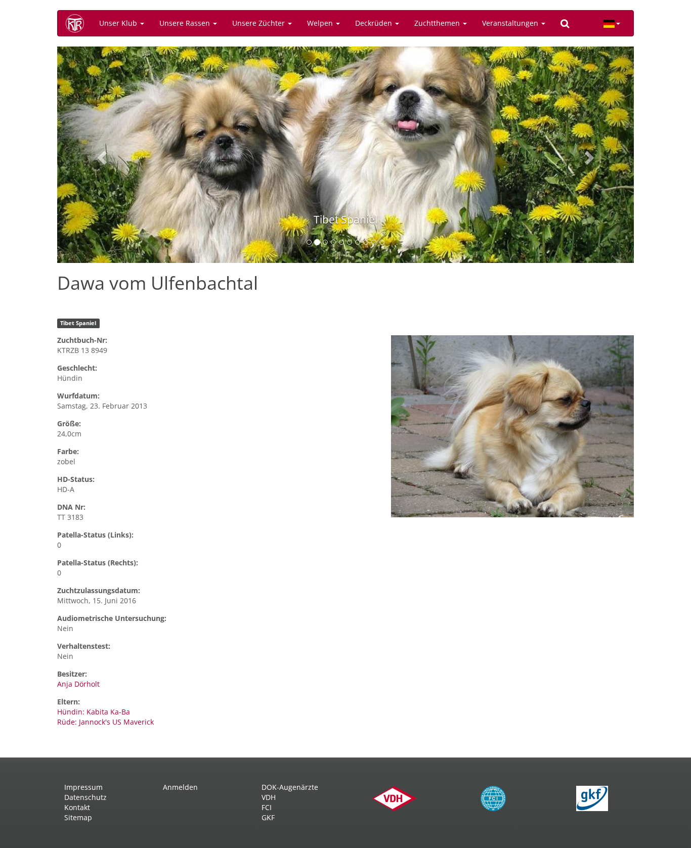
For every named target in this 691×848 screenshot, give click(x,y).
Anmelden (180, 787)
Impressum (83, 787)
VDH (269, 797)
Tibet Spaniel (78, 323)
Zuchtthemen (438, 23)
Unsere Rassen (185, 23)
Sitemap (78, 817)
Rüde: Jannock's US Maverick (105, 722)
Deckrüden (374, 23)
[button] (100, 155)
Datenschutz (85, 797)
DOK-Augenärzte (290, 787)
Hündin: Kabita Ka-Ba (93, 712)
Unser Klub (119, 23)
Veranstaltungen (511, 23)
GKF (268, 817)
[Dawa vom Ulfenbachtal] (512, 426)
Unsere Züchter (259, 23)
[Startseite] (78, 23)
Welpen (321, 23)
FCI (267, 807)
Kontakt (77, 807)
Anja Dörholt (78, 684)
